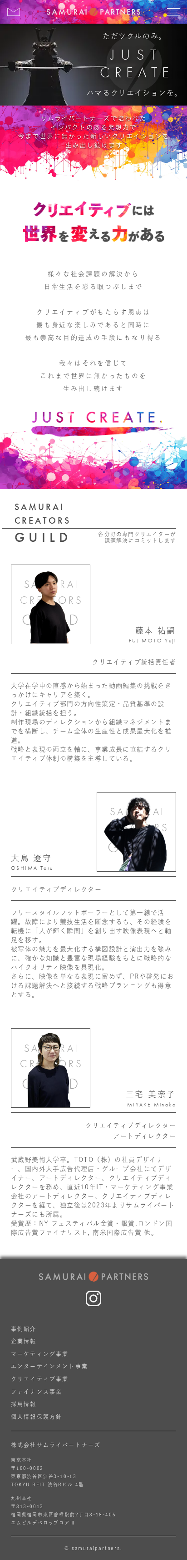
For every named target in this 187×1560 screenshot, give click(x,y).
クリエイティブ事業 (40, 1379)
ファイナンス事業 (36, 1391)
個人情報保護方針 (36, 1416)
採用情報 (24, 1404)
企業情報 (24, 1341)
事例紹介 (24, 1329)
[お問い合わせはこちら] (13, 12)
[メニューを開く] (173, 11)
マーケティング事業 (40, 1354)
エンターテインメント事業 (49, 1366)
